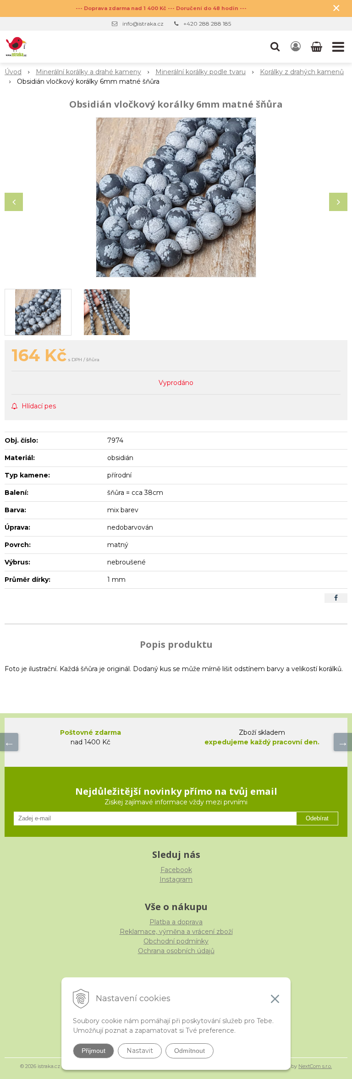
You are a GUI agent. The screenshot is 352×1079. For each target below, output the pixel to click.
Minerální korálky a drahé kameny (88, 72)
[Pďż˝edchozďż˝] (9, 742)
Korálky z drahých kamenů (302, 72)
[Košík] (317, 47)
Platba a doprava (176, 922)
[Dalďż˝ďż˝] (343, 742)
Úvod (13, 72)
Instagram (176, 879)
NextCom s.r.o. (315, 1066)
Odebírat (317, 818)
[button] (275, 47)
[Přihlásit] (296, 47)
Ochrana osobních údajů (176, 951)
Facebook (176, 870)
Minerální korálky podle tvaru (200, 72)
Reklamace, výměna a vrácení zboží (176, 931)
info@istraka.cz (143, 23)
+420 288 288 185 (207, 23)
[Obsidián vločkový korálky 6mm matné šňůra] (176, 197)
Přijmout (93, 1050)
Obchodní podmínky (176, 941)
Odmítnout (189, 1050)
